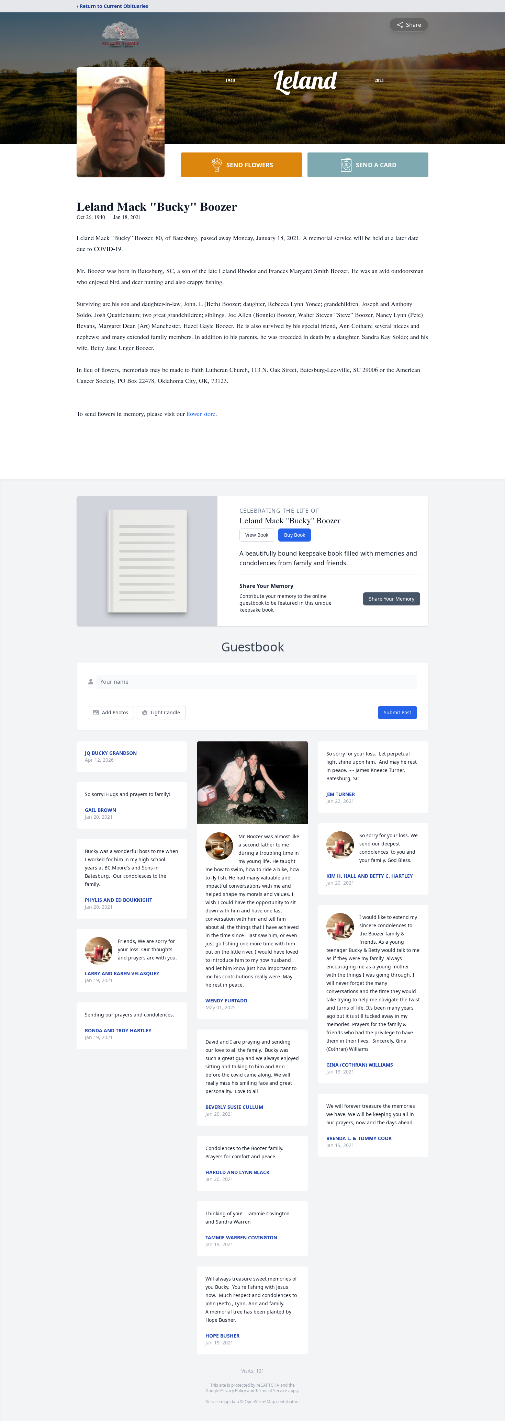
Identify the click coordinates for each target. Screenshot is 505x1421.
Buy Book (294, 535)
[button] (252, 782)
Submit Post (397, 712)
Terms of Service (271, 1391)
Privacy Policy (233, 1391)
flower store (201, 413)
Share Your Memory (391, 598)
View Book (256, 535)
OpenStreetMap (260, 1402)
